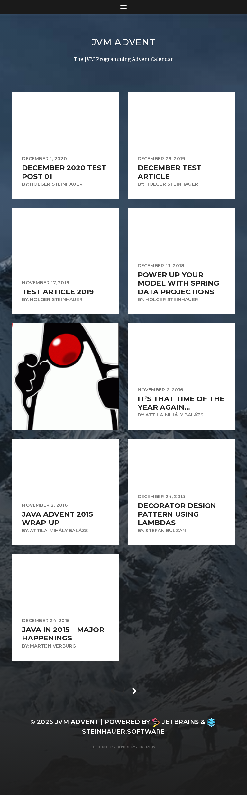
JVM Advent (124, 42)
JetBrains (180, 722)
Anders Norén (136, 746)
